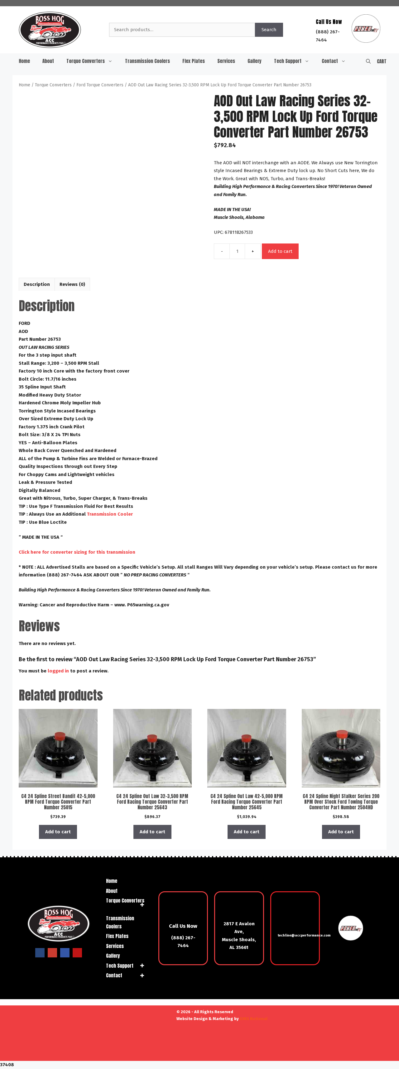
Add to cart (280, 251)
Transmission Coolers (147, 61)
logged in (58, 671)
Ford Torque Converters (99, 85)
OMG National (253, 1018)
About (48, 61)
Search (269, 29)
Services (226, 61)
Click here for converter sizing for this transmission (77, 552)
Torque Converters (85, 61)
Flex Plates (193, 61)
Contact (330, 61)
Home (24, 61)
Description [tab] (37, 284)
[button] (368, 61)
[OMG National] (147, 1054)
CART (382, 61)
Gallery (255, 61)
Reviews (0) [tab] (72, 284)
